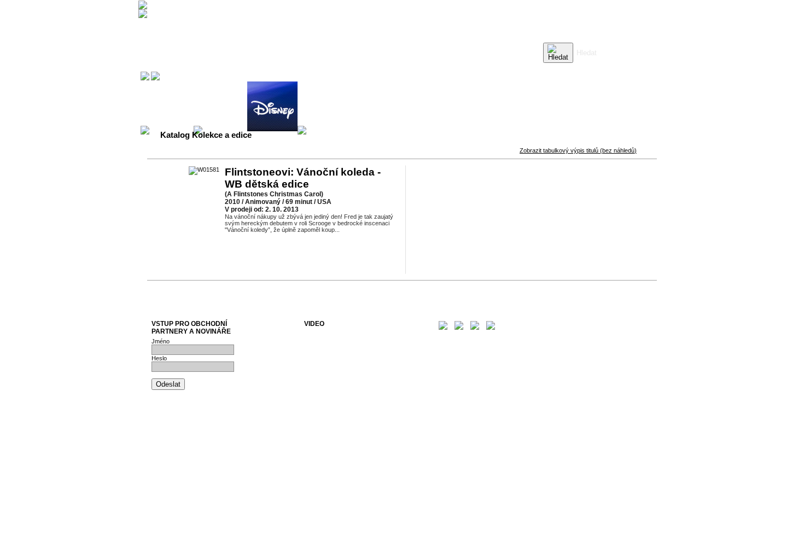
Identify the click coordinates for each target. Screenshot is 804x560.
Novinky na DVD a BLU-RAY (342, 333)
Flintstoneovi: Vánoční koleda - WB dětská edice (303, 178)
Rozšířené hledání (599, 68)
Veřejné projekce (326, 353)
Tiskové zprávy (325, 340)
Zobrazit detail (316, 250)
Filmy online (319, 360)
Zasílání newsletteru (331, 346)
